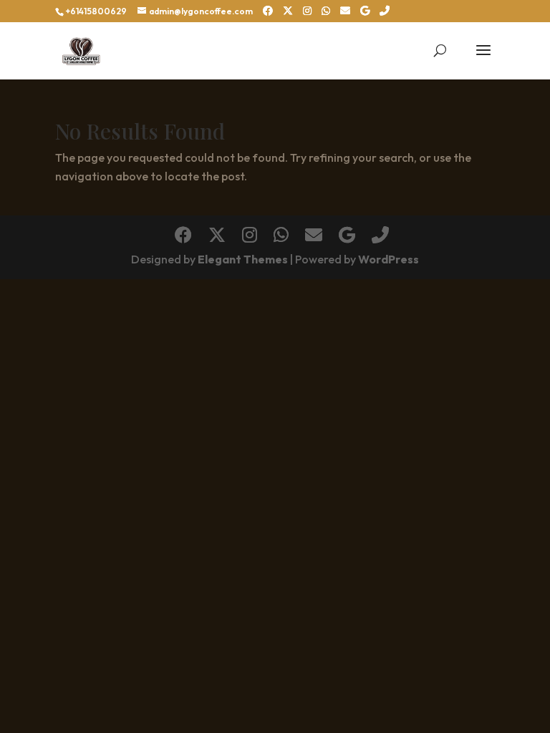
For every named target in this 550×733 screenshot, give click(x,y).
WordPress (388, 259)
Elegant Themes (243, 259)
